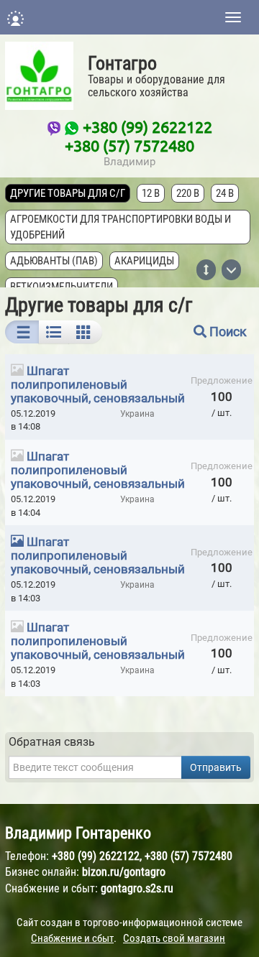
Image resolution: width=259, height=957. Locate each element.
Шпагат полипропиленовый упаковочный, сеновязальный (98, 384)
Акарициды (144, 260)
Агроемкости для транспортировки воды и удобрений (120, 227)
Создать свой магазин (174, 938)
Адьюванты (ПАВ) (54, 260)
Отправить (216, 767)
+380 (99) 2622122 (147, 126)
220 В (187, 193)
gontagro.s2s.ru (137, 888)
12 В (151, 193)
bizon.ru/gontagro (123, 872)
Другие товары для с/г (67, 193)
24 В (225, 193)
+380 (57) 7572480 (129, 145)
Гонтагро (122, 63)
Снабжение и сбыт (72, 938)
